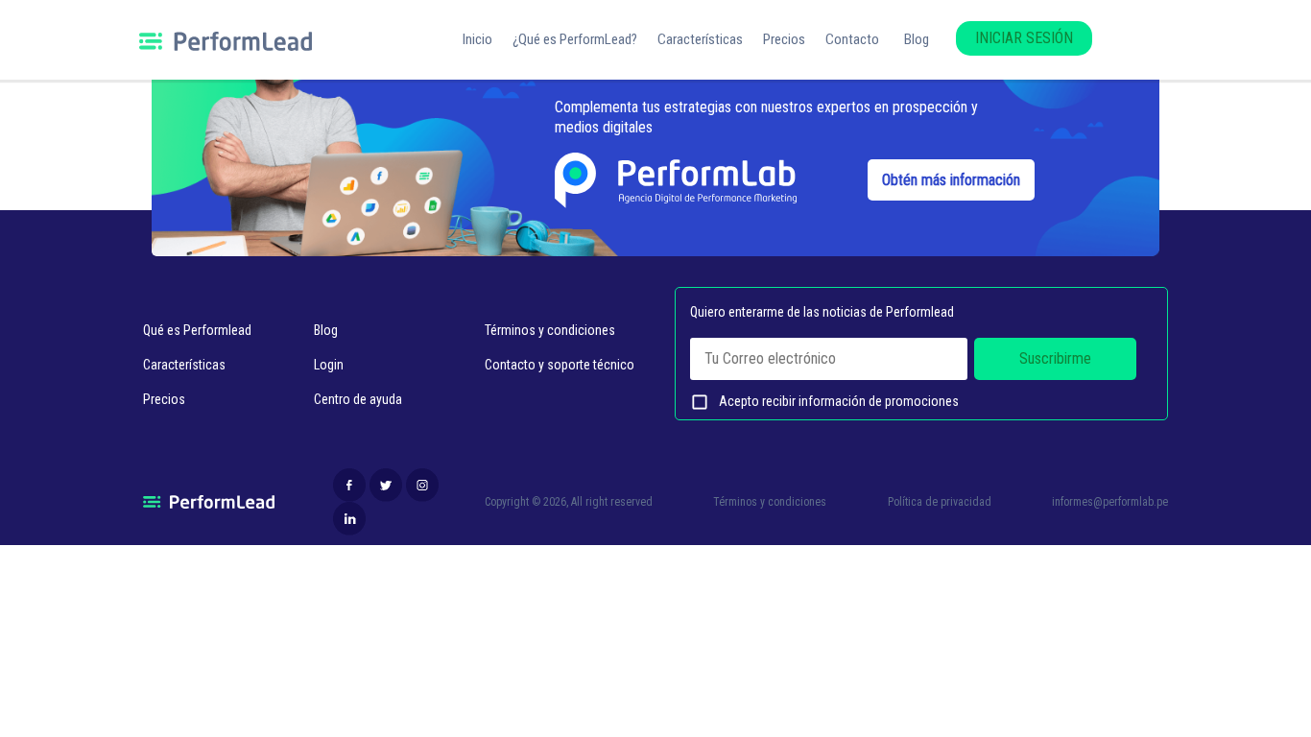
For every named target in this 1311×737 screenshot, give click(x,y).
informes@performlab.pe (1110, 502)
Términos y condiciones (550, 330)
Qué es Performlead (197, 330)
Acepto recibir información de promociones (824, 402)
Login (329, 364)
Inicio (477, 39)
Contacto (852, 39)
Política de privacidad (939, 502)
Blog (916, 39)
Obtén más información (951, 180)
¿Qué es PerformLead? (574, 39)
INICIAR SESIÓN (1024, 38)
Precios (784, 39)
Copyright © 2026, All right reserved (569, 502)
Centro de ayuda (358, 399)
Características (700, 39)
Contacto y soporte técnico (559, 364)
